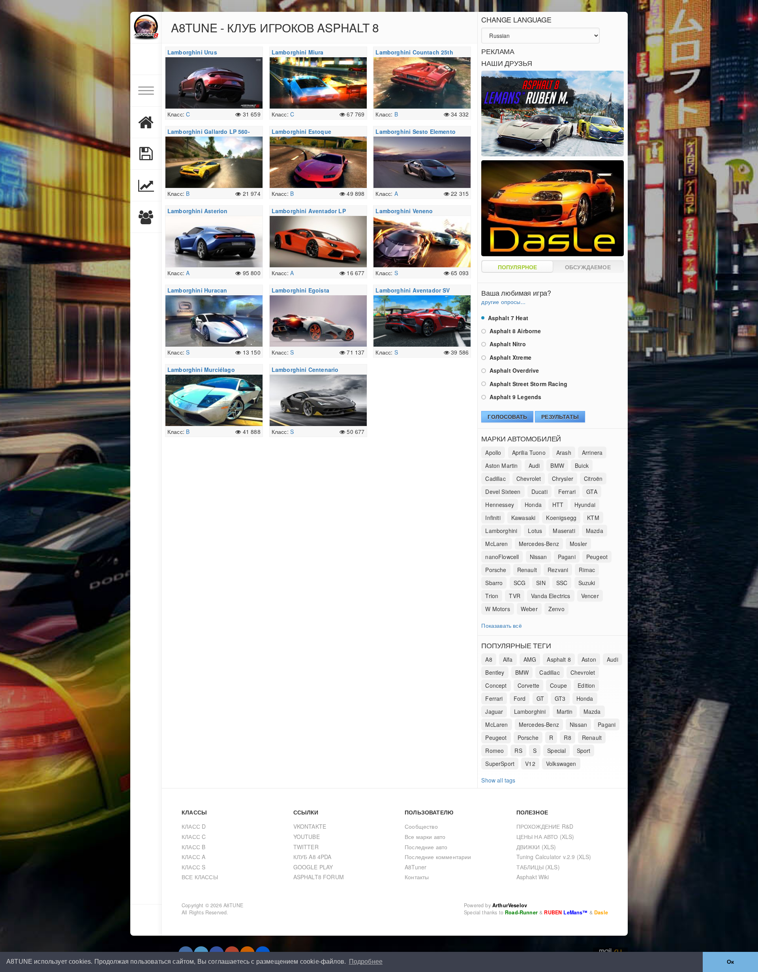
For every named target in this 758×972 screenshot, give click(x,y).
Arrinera (592, 452)
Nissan (538, 557)
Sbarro (494, 583)
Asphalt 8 (559, 659)
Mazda (594, 531)
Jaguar (494, 711)
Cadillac (495, 478)
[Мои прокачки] (146, 154)
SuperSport (499, 763)
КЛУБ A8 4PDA (312, 857)
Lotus (535, 531)
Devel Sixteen (502, 491)
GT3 (560, 698)
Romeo (494, 750)
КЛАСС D (194, 826)
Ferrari (567, 491)
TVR (514, 596)
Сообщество (421, 826)
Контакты (417, 877)
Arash (563, 452)
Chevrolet (528, 478)
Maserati (564, 531)
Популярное (517, 267)
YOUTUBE (306, 837)
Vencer (590, 596)
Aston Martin (501, 465)
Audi (534, 465)
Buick (582, 465)
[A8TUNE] (146, 27)
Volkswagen (561, 763)
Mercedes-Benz (539, 544)
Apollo (493, 452)
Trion (491, 596)
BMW (557, 465)
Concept (496, 685)
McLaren (496, 544)
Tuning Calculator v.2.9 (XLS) (553, 857)
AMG (530, 659)
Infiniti (492, 518)
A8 (488, 659)
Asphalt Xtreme (509, 357)
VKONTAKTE (309, 826)
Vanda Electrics (550, 596)
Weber (529, 609)
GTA (591, 491)
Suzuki (586, 583)
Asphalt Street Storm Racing (527, 384)
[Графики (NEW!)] (146, 185)
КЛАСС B (193, 847)
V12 (530, 763)
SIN (541, 583)
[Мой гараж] (146, 122)
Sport (584, 750)
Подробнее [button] (366, 961)
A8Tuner (415, 867)
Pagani (567, 557)
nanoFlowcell (502, 557)
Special (556, 750)
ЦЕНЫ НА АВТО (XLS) (545, 837)
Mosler (578, 544)
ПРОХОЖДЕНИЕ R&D (545, 826)
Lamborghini (501, 531)
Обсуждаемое (588, 267)
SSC (562, 583)
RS (518, 750)
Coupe (558, 685)
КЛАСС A (193, 857)
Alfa (508, 659)
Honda (533, 505)
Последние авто (426, 847)
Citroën (593, 478)
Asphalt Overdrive (513, 370)
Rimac (587, 570)
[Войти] (146, 59)
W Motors (497, 609)
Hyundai (584, 505)
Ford (520, 698)
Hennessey (499, 505)
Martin (565, 711)
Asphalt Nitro (506, 344)
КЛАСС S (193, 867)
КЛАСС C (194, 837)
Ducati (539, 491)
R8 (567, 737)
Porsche (495, 570)
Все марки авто (425, 837)
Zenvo (556, 609)
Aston (589, 659)
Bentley (494, 672)
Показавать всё (501, 625)
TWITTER (306, 847)
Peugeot (597, 557)
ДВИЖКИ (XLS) (536, 847)
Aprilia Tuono (529, 452)
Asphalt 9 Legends (514, 397)
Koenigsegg (561, 518)
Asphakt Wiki (532, 877)
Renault (527, 570)
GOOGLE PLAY (313, 867)
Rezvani (558, 570)
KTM (593, 518)
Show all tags (498, 780)
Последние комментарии (438, 857)
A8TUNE (233, 905)
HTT (558, 505)
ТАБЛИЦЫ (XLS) (538, 867)
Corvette (528, 685)
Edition (586, 685)
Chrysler (562, 478)
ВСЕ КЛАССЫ (200, 877)
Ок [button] (730, 962)
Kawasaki (523, 518)
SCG (520, 583)
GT (540, 698)
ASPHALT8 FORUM (318, 877)
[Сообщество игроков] (146, 217)
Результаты (560, 416)
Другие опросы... (503, 302)
